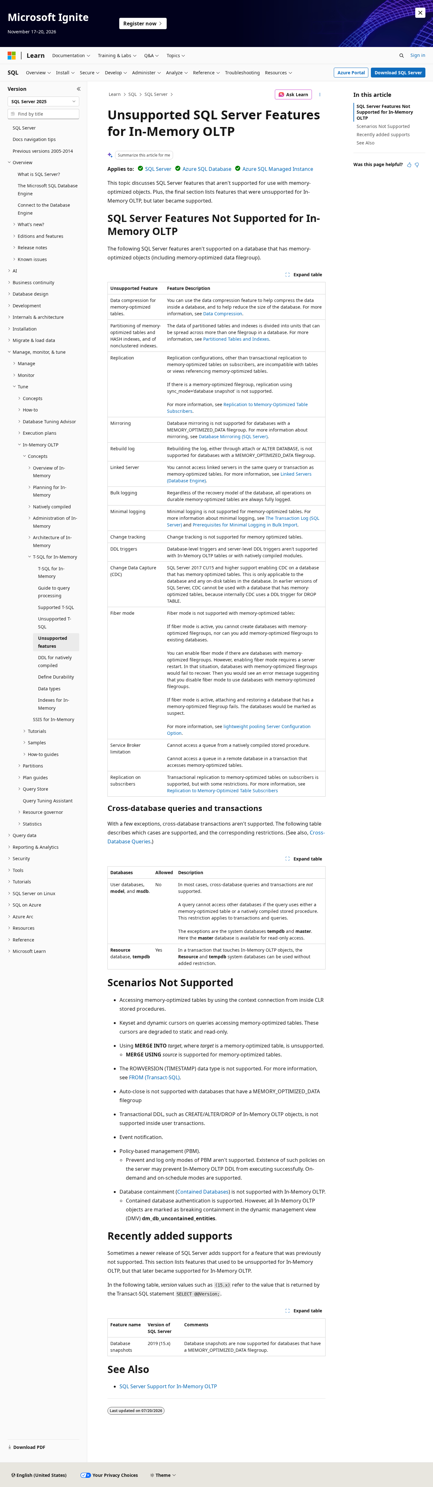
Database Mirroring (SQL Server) (233, 436)
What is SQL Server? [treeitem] (39, 174)
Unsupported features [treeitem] (52, 642)
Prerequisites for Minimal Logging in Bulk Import (245, 525)
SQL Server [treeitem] (24, 128)
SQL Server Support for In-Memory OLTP (168, 1386)
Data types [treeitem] (49, 689)
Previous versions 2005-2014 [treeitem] (43, 151)
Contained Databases (203, 1191)
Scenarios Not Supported (383, 126)
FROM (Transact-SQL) (154, 1077)
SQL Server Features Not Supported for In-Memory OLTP (385, 112)
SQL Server (156, 94)
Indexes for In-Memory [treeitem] (53, 704)
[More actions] (320, 95)
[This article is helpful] (409, 165)
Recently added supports (383, 134)
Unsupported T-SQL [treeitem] (54, 623)
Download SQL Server (398, 73)
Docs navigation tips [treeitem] (34, 139)
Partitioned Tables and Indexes (236, 339)
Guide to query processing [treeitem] (54, 592)
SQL (132, 94)
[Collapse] (78, 89)
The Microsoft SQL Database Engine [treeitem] (48, 190)
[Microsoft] (12, 55)
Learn (115, 94)
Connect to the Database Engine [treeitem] (44, 209)
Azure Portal (351, 73)
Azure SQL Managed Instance (277, 168)
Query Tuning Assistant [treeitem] (48, 801)
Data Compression (222, 314)
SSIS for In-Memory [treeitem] (53, 719)
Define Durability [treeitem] (56, 677)
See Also (365, 143)
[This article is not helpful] (417, 165)
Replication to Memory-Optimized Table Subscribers (222, 790)
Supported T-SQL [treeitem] (56, 607)
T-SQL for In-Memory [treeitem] (51, 572)
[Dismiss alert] (420, 13)
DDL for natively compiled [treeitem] (55, 661)
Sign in (417, 55)
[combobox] (43, 102)
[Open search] (401, 55)
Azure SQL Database (207, 168)
